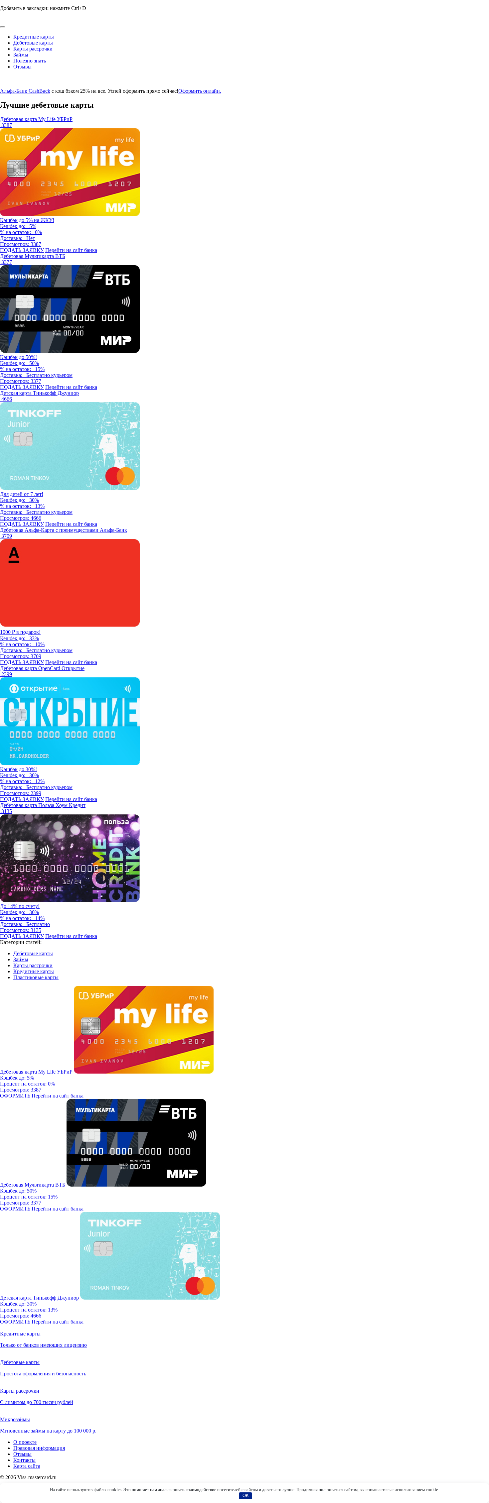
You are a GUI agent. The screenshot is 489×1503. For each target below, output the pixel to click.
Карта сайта (26, 1466)
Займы (20, 55)
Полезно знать (29, 60)
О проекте (25, 1442)
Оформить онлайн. (199, 91)
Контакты (24, 1460)
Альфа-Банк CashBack (25, 91)
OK (246, 1495)
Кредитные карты (33, 37)
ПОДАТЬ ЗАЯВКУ (22, 250)
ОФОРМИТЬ (15, 1095)
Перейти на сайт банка (71, 250)
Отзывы (22, 66)
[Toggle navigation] (2, 27)
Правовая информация (39, 1448)
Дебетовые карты (33, 43)
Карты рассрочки (33, 49)
